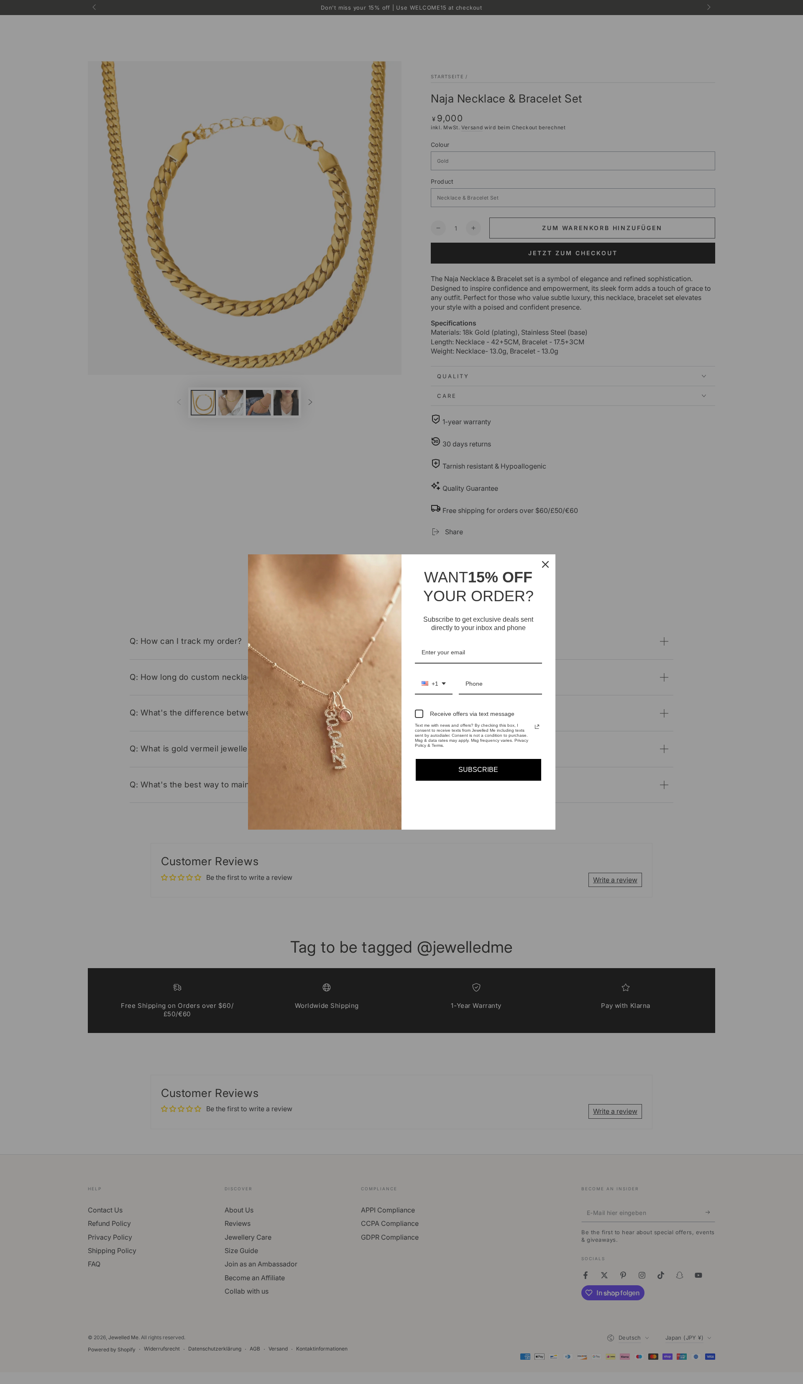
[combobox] (434, 684)
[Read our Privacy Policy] (537, 727)
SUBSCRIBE (478, 769)
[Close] (545, 564)
